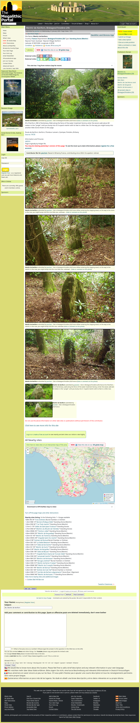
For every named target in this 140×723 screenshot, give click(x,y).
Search (29, 696)
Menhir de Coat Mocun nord (127, 82)
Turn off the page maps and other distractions (41, 513)
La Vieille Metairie (43, 542)
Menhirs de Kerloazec (44, 558)
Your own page (54, 703)
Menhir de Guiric (42, 547)
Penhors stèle (43, 531)
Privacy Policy (120, 709)
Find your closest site (34, 698)
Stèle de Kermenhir (44, 545)
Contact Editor (7, 63)
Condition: (29, 45)
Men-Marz (121, 80)
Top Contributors (76, 701)
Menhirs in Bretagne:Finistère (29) (126, 73)
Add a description (124, 40)
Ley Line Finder (9, 709)
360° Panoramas (9, 701)
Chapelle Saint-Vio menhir (47, 538)
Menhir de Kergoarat (124, 85)
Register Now (29, 602)
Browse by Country (33, 703)
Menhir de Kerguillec (41, 549)
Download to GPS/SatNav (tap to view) (41, 507)
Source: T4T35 (30, 134)
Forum (5, 35)
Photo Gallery (8, 707)
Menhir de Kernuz (43, 568)
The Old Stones (76, 709)
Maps (4, 33)
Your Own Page (8, 51)
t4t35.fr (27, 141)
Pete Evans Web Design (73, 717)
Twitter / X (96, 698)
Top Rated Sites (32, 709)
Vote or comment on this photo (87, 120)
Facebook (96, 696)
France (34, 39)
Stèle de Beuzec (43, 552)
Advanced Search (8, 66)
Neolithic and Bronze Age (102, 35)
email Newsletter (8, 56)
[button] (70, 476)
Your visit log (53, 705)
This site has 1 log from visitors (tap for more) (44, 65)
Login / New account (128, 24)
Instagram (96, 701)
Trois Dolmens (40, 520)
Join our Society (8, 61)
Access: (48, 45)
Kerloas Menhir (122, 78)
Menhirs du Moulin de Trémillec (47, 529)
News (4, 30)
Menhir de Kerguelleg (46, 533)
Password (5, 163)
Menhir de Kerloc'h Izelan (46, 563)
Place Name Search (33, 701)
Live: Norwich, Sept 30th (11, 68)
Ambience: (39, 45)
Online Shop (75, 707)
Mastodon (96, 705)
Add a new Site (54, 696)
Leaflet (96, 503)
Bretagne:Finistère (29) (56, 39)
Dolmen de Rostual (41, 540)
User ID (4, 158)
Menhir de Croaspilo (45, 565)
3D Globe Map (9, 41)
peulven (37, 31)
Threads (96, 709)
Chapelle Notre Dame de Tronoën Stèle (51, 554)
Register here (5, 173)
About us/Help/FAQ (9, 46)
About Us (94, 24)
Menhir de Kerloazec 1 (46, 574)
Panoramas (8, 43)
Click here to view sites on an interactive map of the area (46, 445)
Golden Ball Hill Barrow (34, 579)
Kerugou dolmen (43, 561)
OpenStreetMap (104, 503)
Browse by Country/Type (11, 48)
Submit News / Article (56, 701)
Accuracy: (55, 45)
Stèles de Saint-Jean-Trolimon (45, 526)
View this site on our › (53, 50)
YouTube (96, 707)
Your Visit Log (7, 53)
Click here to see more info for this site (41, 425)
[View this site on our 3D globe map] (44, 56)
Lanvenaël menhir (43, 556)
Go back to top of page (43, 598)
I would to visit (125, 34)
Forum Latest (122, 698)
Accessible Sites (32, 707)
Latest (40, 24)
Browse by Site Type (33, 705)
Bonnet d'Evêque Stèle (45, 522)
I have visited (127, 31)
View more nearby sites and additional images (41, 577)
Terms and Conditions (123, 707)
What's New (6, 38)
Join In (56, 24)
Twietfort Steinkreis (106, 584)
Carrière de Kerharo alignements (49, 572)
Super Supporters (77, 698)
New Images (122, 701)
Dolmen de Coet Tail (44, 570)
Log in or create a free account (37, 434)
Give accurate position (126, 42)
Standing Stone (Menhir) (79, 39)
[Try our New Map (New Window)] (41, 56)
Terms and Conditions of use (96, 690)
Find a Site (48, 24)
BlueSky (95, 703)
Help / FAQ (119, 705)
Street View (8, 705)
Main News (122, 696)
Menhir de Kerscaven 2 (125, 87)
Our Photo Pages (33, 34)
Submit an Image (124, 37)
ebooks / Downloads (77, 705)
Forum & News (77, 24)
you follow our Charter (89, 693)
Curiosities (65, 24)
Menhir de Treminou (43, 536)
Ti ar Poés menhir (42, 524)
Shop (86, 24)
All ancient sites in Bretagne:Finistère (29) (126, 91)
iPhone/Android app (9, 58)
